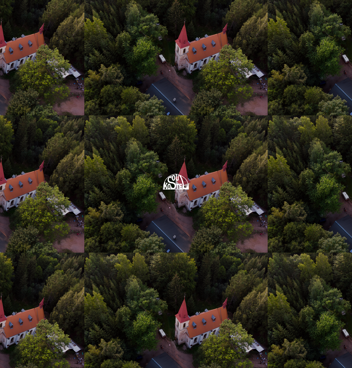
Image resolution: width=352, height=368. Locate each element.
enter (176, 191)
